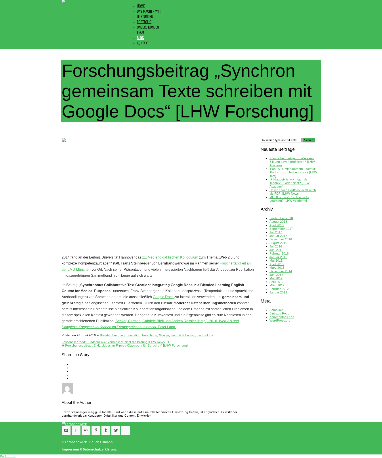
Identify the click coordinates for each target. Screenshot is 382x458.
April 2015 (276, 264)
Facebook (76, 430)
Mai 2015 (276, 260)
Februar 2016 (279, 253)
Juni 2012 (276, 274)
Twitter (115, 430)
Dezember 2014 (280, 271)
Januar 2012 (278, 292)
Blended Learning (112, 335)
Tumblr (105, 430)
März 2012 (277, 285)
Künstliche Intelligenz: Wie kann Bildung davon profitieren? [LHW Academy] (292, 161)
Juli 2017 (275, 232)
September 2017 (281, 228)
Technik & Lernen (183, 335)
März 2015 (277, 267)
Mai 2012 (276, 278)
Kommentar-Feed (281, 317)
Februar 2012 (279, 289)
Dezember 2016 (280, 239)
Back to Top (8, 456)
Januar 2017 (278, 236)
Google (164, 335)
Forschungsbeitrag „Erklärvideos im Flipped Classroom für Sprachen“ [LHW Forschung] (126, 345)
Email (66, 430)
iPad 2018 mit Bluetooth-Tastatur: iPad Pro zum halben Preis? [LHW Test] (293, 172)
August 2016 (278, 243)
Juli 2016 (275, 246)
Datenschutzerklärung (100, 449)
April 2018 (276, 225)
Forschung (149, 335)
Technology (205, 335)
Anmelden (276, 310)
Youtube (125, 430)
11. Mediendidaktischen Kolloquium (170, 257)
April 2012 (276, 282)
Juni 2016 (276, 250)
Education (133, 335)
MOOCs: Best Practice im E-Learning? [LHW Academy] (289, 198)
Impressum (70, 449)
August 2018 (278, 221)
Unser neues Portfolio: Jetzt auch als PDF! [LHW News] (292, 191)
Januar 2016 (278, 257)
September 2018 (281, 218)
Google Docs (163, 297)
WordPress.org (279, 320)
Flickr (86, 430)
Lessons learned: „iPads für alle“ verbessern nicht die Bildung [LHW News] (114, 342)
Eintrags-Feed (279, 313)
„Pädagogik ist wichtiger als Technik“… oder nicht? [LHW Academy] (289, 183)
